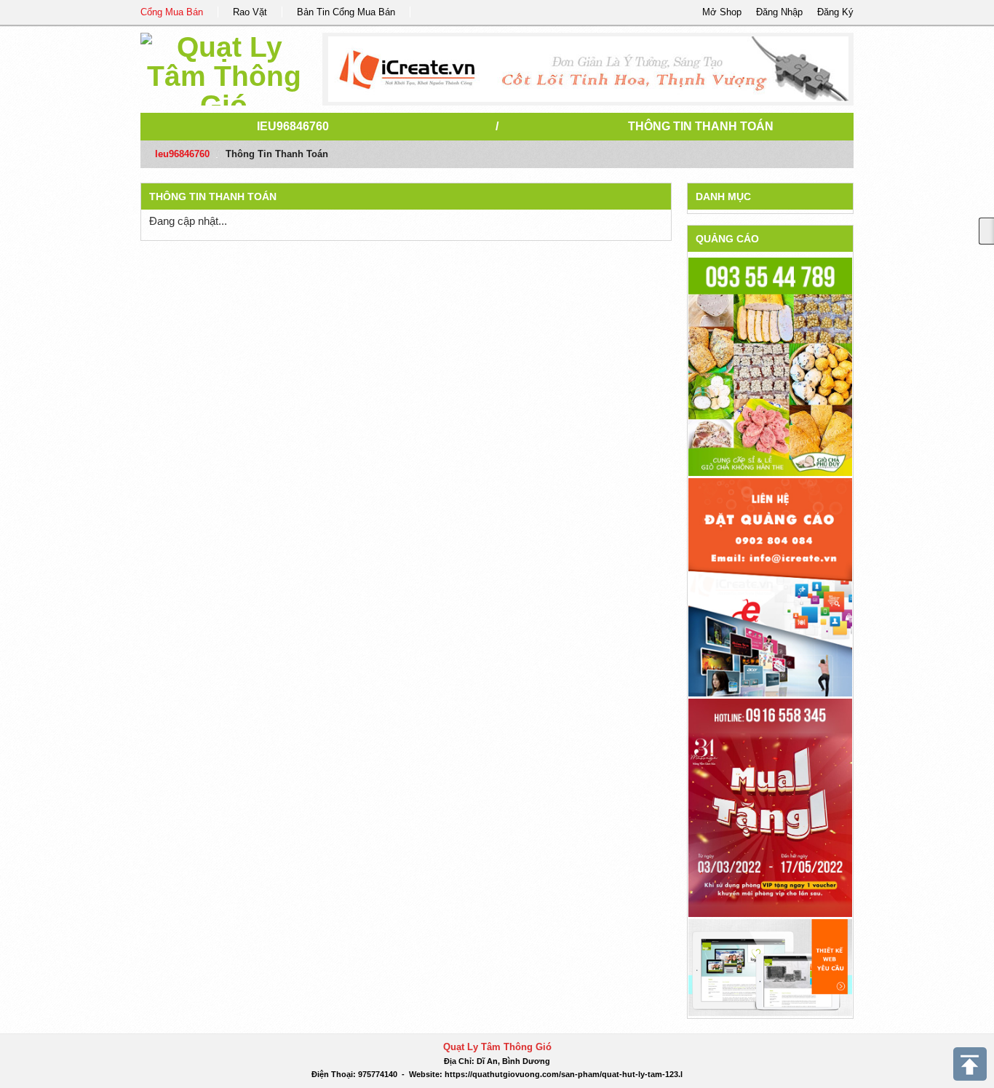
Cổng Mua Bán (171, 12)
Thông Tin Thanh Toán (701, 126)
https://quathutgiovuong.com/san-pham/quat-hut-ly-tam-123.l (564, 1074)
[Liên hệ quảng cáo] (770, 586)
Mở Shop (721, 12)
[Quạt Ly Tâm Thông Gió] (223, 66)
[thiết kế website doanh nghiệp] (770, 966)
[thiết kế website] (588, 69)
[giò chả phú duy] (770, 366)
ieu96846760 (293, 126)
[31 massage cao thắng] (770, 806)
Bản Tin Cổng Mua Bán (346, 12)
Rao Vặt (250, 12)
